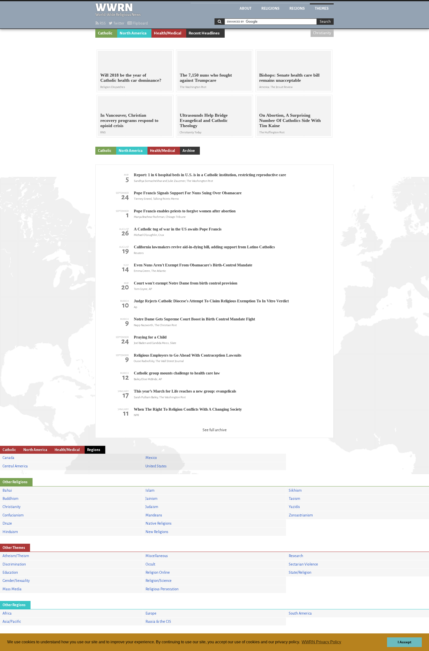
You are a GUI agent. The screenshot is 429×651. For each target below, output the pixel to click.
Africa (7, 613)
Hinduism (10, 532)
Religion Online (157, 572)
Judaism (151, 507)
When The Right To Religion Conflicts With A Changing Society (188, 409)
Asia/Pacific (11, 621)
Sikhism (295, 490)
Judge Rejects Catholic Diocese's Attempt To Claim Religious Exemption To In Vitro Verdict (211, 301)
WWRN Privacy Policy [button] (321, 642)
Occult (150, 564)
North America (133, 33)
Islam (149, 490)
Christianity (322, 33)
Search (325, 22)
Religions (270, 8)
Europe (150, 613)
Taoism (294, 499)
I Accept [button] (404, 642)
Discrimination (14, 564)
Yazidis (294, 507)
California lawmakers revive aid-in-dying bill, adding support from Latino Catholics (204, 247)
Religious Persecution (162, 589)
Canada (8, 458)
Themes (322, 8)
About (245, 8)
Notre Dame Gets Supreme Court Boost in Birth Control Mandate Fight (194, 319)
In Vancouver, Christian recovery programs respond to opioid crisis (129, 120)
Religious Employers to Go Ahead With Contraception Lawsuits (187, 355)
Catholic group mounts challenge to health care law (177, 373)
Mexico (151, 458)
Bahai (7, 490)
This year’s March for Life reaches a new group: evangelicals (185, 391)
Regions (297, 8)
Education (10, 572)
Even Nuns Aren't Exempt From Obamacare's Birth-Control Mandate (193, 265)
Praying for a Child (150, 337)
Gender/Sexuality (16, 581)
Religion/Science (158, 581)
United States (156, 466)
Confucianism (13, 515)
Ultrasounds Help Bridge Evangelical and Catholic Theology (204, 120)
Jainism (151, 499)
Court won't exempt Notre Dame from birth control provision (185, 283)
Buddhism (10, 499)
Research (296, 556)
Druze (7, 523)
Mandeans (153, 515)
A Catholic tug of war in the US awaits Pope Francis (177, 229)
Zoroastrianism (301, 515)
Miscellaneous (156, 556)
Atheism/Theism (15, 556)
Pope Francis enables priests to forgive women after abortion (185, 211)
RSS (102, 23)
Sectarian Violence (303, 564)
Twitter (118, 23)
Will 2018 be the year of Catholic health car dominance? (130, 78)
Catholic (105, 33)
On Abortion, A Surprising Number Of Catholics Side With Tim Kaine (290, 120)
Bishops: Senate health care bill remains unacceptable (289, 78)
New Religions (156, 532)
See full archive (215, 430)
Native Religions (158, 523)
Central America (15, 466)
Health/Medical (167, 33)
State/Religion (300, 572)
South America (300, 613)
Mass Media (12, 589)
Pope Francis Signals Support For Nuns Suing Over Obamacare (188, 193)
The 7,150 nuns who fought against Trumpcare (206, 78)
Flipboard (140, 23)
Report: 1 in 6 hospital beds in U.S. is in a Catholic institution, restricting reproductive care (210, 175)
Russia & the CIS (158, 621)
